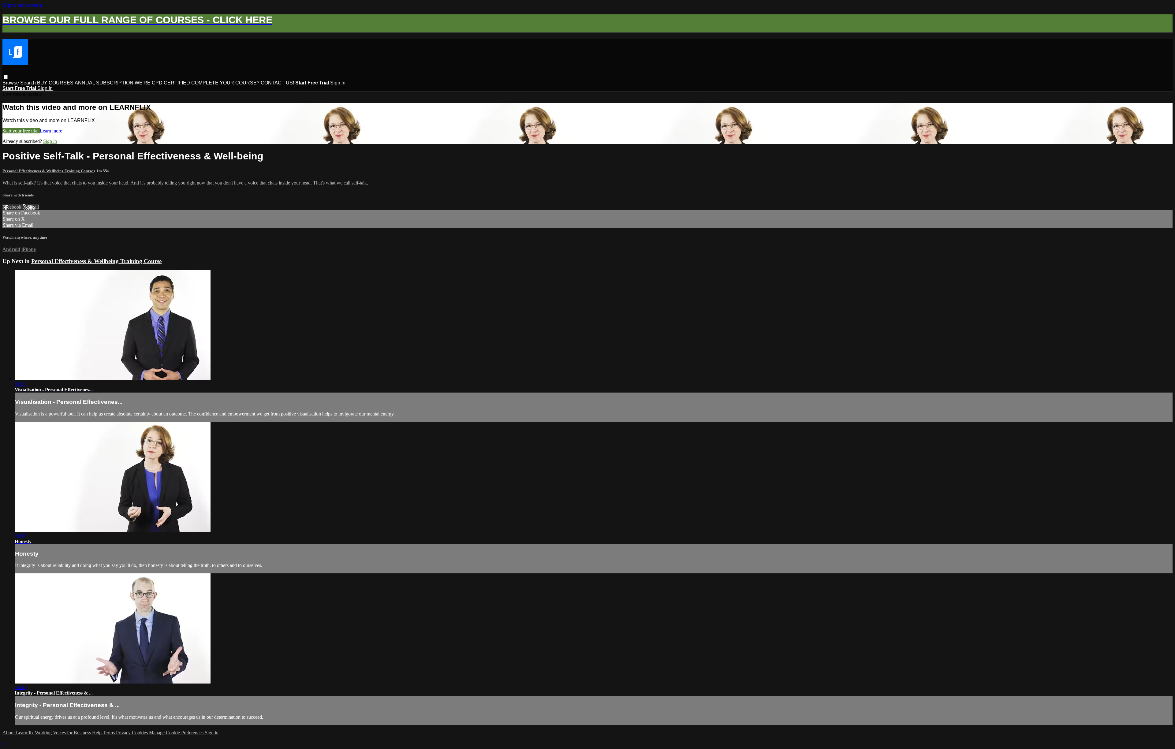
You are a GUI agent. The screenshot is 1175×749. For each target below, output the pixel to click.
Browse (11, 82)
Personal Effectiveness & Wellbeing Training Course (48, 171)
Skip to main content (22, 5)
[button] (6, 77)
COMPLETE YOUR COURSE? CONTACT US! (242, 82)
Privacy (124, 732)
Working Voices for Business (63, 732)
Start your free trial (21, 130)
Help (97, 732)
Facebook (12, 207)
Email (33, 207)
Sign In (45, 88)
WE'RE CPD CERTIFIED (162, 82)
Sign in (337, 82)
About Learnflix (18, 732)
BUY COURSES (55, 82)
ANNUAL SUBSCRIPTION (104, 82)
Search (28, 82)
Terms (109, 732)
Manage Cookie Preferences (177, 732)
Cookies (140, 732)
